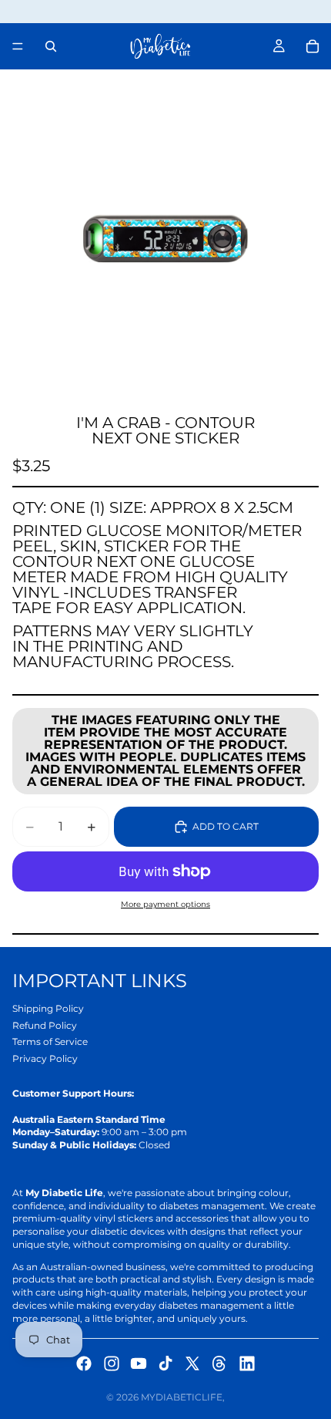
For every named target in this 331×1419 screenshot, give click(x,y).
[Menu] (17, 46)
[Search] (51, 46)
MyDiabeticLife (181, 1397)
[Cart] (312, 46)
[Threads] (219, 1363)
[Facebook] (84, 1363)
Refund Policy (44, 1025)
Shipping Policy (48, 1008)
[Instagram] (111, 1363)
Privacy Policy (45, 1058)
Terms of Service (50, 1041)
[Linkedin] (247, 1363)
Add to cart (225, 826)
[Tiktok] (165, 1363)
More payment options (165, 904)
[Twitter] (192, 1363)
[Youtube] (138, 1363)
